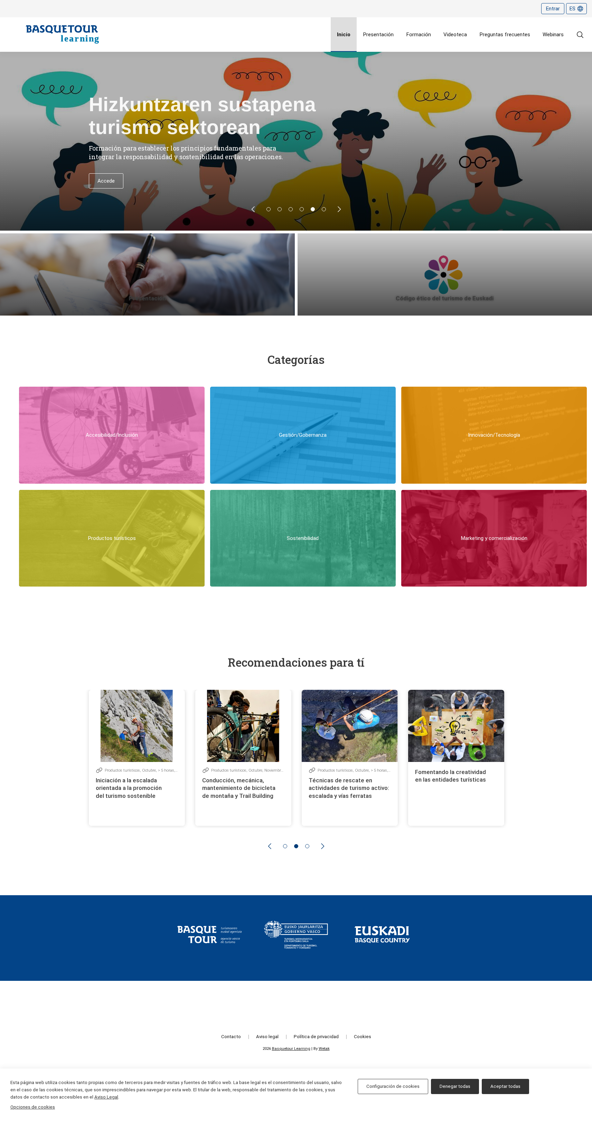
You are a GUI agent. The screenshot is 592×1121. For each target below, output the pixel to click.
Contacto (231, 1036)
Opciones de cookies (32, 1107)
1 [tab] (268, 209)
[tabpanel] (296, 141)
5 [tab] (313, 209)
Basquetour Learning (291, 1048)
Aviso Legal (106, 1097)
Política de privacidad (316, 1036)
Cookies (362, 1036)
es (572, 9)
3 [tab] (291, 209)
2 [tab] (280, 209)
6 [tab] (324, 209)
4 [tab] (302, 209)
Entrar (553, 9)
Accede (106, 181)
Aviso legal (267, 1036)
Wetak (324, 1048)
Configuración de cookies (393, 1086)
